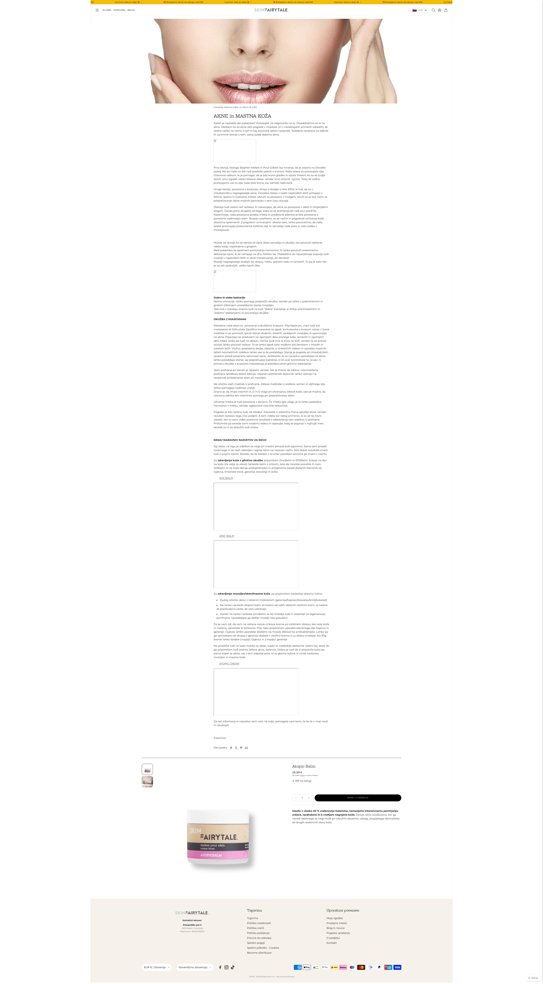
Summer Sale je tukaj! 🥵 (190, 2)
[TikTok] (233, 967)
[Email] (246, 747)
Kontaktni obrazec (192, 920)
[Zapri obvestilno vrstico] (449, 2)
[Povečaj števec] (308, 798)
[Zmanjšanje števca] (295, 798)
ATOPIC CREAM (229, 663)
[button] (97, 10)
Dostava (302, 775)
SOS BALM (226, 478)
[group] (218, 826)
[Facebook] (220, 967)
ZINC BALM (226, 535)
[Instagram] (226, 967)
